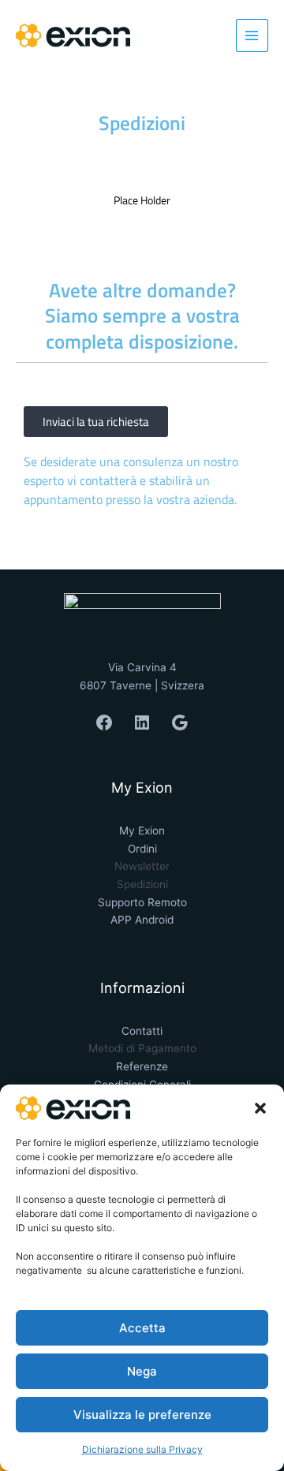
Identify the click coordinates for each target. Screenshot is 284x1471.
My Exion (142, 830)
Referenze (142, 1066)
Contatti (142, 1031)
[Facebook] (104, 722)
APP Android (142, 919)
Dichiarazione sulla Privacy (142, 1449)
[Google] (179, 722)
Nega (142, 1371)
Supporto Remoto (142, 902)
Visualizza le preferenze (142, 1414)
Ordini (142, 848)
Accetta (142, 1327)
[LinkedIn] (142, 722)
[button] (260, 1108)
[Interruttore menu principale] (252, 35)
